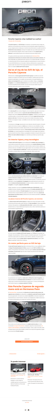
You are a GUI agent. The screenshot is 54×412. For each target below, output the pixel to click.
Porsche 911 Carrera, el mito (18, 373)
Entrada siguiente (41, 353)
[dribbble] (28, 410)
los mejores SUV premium (19, 325)
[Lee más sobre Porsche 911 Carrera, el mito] (18, 367)
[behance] (25, 410)
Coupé (29, 376)
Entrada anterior (12, 353)
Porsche (10, 41)
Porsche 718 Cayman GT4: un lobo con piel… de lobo (35, 374)
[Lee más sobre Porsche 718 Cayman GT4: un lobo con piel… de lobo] (35, 367)
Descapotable (13, 375)
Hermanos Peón (36, 56)
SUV (14, 41)
